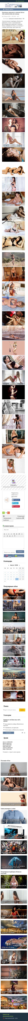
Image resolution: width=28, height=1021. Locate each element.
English (9, 556)
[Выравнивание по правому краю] (19, 534)
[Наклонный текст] (7, 534)
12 (10, 574)
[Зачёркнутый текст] (11, 534)
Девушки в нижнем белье (15, 18)
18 (8, 576)
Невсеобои (13, 5)
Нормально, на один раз (11, 727)
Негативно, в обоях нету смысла (14, 730)
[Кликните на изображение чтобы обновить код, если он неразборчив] (9, 557)
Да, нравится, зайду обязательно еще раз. (13, 724)
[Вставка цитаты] (10, 536)
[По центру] (16, 534)
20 (13, 576)
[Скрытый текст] (7, 536)
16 (23, 574)
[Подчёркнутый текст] (9, 534)
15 (20, 574)
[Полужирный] (4, 534)
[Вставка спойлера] (15, 536)
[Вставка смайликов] (22, 534)
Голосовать (8, 732)
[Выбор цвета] (4, 536)
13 (13, 574)
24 (5, 579)
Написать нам (6, 1014)
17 (5, 576)
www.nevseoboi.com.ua (8, 1016)
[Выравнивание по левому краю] (14, 534)
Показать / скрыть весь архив (11, 752)
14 (16, 574)
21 (16, 576)
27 (13, 579)
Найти (22, 710)
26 (10, 579)
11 (8, 574)
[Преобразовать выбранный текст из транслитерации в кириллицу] (12, 536)
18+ (23, 18)
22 (20, 576)
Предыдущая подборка (7, 519)
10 (5, 574)
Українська (20, 556)
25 (8, 579)
